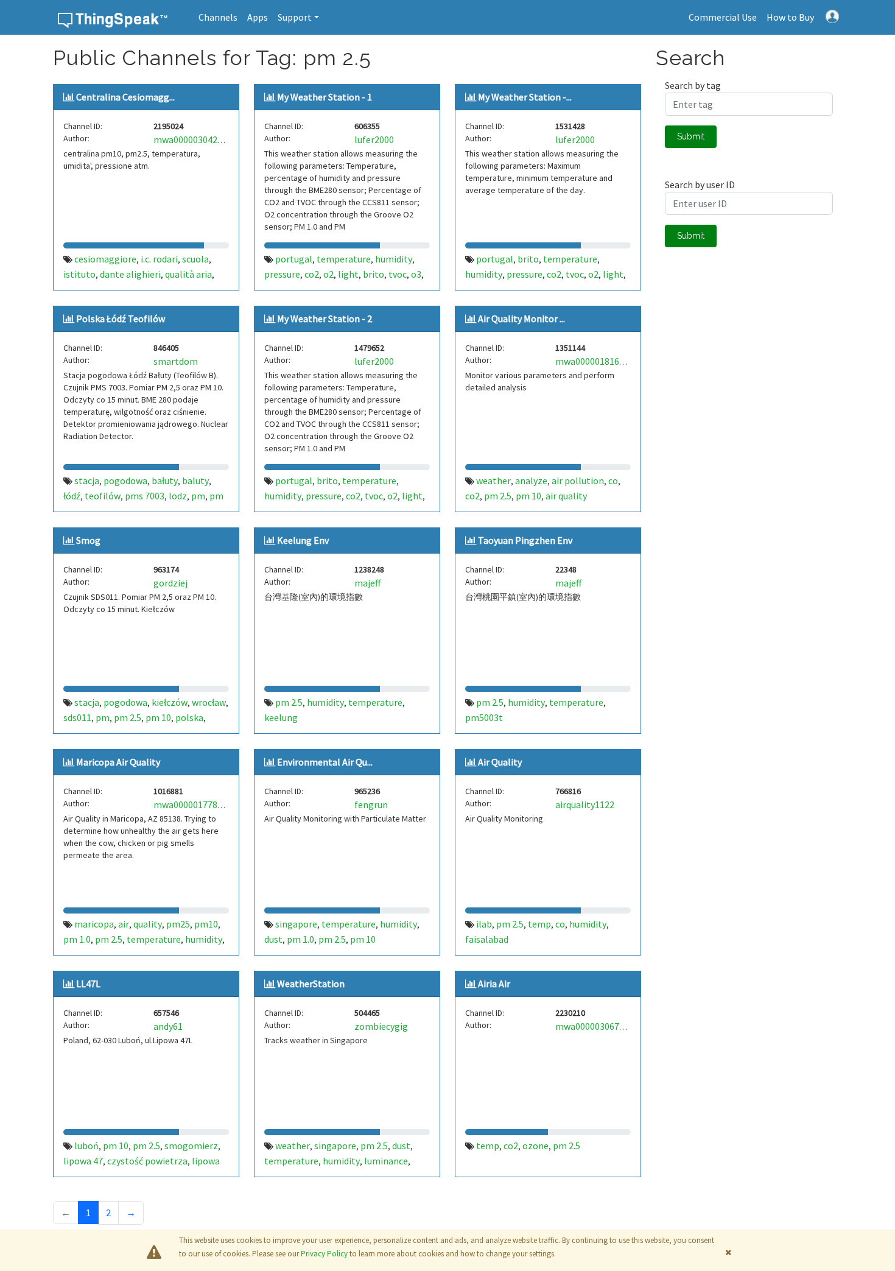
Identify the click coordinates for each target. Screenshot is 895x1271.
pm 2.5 (497, 496)
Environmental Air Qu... (325, 762)
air (123, 924)
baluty (195, 480)
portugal (293, 259)
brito (373, 274)
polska (189, 717)
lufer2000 (374, 139)
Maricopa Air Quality (118, 762)
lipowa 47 (83, 1161)
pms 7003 (144, 496)
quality (147, 924)
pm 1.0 (77, 939)
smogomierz (191, 1145)
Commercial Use (723, 17)
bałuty (165, 480)
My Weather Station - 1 (324, 97)
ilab (484, 924)
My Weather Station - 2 (324, 318)
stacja (86, 480)
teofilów (103, 496)
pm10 (206, 924)
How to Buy (790, 17)
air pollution (578, 480)
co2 (311, 274)
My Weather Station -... (525, 97)
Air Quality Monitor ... (521, 318)
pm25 (178, 924)
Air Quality (500, 762)
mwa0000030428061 (195, 139)
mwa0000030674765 (597, 1026)
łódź (71, 496)
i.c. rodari (159, 259)
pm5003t (484, 717)
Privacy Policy (324, 1253)
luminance (386, 1161)
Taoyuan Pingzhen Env (525, 540)
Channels (217, 17)
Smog (88, 540)
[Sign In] (832, 15)
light (348, 274)
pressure (282, 274)
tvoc (397, 274)
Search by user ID (700, 184)
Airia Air (494, 983)
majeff (367, 583)
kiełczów (170, 702)
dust (273, 939)
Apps (257, 17)
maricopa (94, 924)
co (613, 480)
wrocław (209, 702)
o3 (416, 274)
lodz (178, 496)
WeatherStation (311, 983)
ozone (535, 1145)
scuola (195, 259)
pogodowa (125, 480)
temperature (344, 259)
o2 (328, 274)
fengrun (371, 804)
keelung (281, 717)
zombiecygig (381, 1026)
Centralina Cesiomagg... (125, 97)
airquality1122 (584, 804)
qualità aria (188, 274)
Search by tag (693, 85)
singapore (296, 924)
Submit (690, 136)
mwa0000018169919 (597, 361)
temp (539, 924)
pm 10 (528, 496)
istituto (79, 274)
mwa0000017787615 (195, 804)
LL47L (88, 983)
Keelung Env (303, 540)
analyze (531, 480)
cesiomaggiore (105, 259)
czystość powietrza (147, 1161)
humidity (393, 259)
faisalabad (486, 939)
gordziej (170, 583)
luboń (86, 1145)
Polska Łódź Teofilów (120, 318)
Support (295, 17)
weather (493, 480)
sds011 (77, 717)
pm (198, 496)
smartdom (175, 361)
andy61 (168, 1026)
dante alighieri (130, 274)
